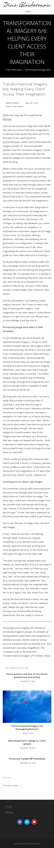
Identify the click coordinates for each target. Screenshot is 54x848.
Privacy (8, 806)
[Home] (3, 70)
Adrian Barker (12, 103)
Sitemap (9, 812)
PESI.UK (7, 119)
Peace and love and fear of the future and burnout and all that (27, 676)
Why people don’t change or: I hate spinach (27, 742)
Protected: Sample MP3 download (27, 758)
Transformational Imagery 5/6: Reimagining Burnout (27, 728)
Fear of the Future (15, 106)
